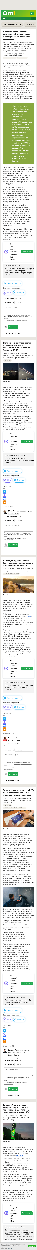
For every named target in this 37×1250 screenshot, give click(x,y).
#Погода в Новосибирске (11, 573)
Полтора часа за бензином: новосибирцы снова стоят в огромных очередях (19, 460)
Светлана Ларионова (16, 738)
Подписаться (27, 252)
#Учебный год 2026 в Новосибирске (15, 808)
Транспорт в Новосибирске (12, 24)
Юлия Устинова (14, 511)
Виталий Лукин (14, 1050)
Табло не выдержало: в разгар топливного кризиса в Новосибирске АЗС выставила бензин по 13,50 (19, 1232)
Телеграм (20, 292)
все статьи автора (13, 513)
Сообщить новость (14, 283)
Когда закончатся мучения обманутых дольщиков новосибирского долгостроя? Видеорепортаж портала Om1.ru (19, 271)
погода (29, 616)
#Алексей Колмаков (9, 58)
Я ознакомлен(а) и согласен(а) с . (15, 321)
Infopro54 (19, 1155)
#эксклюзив (7, 360)
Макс (9, 292)
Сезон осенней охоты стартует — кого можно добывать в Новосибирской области (19, 687)
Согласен (32, 1246)
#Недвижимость (22, 58)
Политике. (10, 1248)
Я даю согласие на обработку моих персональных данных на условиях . (17, 317)
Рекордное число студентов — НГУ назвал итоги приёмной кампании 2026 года (18, 1002)
